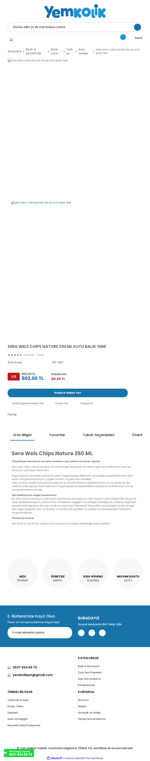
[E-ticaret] (74, 758)
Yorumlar (57, 434)
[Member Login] (11, 39)
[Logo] (74, 11)
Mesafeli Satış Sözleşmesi (24, 725)
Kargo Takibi (15, 706)
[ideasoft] (54, 758)
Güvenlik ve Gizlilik (89, 713)
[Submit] (66, 633)
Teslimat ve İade (18, 700)
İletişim (82, 706)
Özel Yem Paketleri (90, 672)
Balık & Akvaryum (89, 666)
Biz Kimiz (83, 700)
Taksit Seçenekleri (98, 434)
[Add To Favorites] (136, 393)
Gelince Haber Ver (67, 393)
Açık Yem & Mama (89, 679)
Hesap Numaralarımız (92, 719)
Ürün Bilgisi (22, 434)
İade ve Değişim (18, 719)
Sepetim (13, 713)
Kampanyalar (86, 685)
